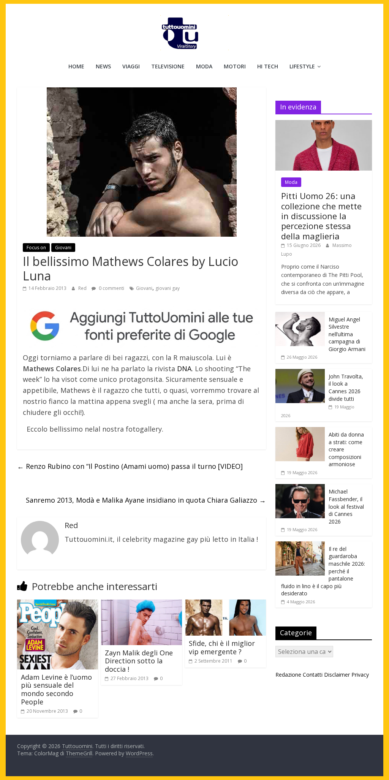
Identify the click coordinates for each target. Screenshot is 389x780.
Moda (204, 66)
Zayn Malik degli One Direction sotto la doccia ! (139, 661)
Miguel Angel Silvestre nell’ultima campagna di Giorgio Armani (347, 334)
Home (76, 66)
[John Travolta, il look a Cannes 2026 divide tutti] (300, 373)
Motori (235, 66)
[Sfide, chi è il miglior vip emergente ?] (225, 604)
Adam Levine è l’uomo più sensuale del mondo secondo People (56, 689)
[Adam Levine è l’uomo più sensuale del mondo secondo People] (57, 604)
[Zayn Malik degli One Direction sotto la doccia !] (141, 604)
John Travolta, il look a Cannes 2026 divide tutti (346, 387)
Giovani (63, 247)
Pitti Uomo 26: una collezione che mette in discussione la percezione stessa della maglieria (321, 216)
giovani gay (167, 288)
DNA (184, 368)
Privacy (360, 674)
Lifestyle (302, 66)
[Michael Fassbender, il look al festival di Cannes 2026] (300, 488)
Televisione (168, 66)
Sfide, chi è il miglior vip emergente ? (222, 647)
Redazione (288, 674)
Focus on (36, 247)
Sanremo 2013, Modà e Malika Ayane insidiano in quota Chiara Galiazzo (146, 500)
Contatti (313, 674)
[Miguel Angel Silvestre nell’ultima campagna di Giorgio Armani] (300, 316)
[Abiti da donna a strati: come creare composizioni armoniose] (300, 431)
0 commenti (111, 288)
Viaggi (131, 66)
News (103, 66)
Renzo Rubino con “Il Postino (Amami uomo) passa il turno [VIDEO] (130, 466)
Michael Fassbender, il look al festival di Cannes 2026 (346, 506)
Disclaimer (337, 674)
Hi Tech (267, 66)
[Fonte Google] (141, 326)
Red (83, 288)
